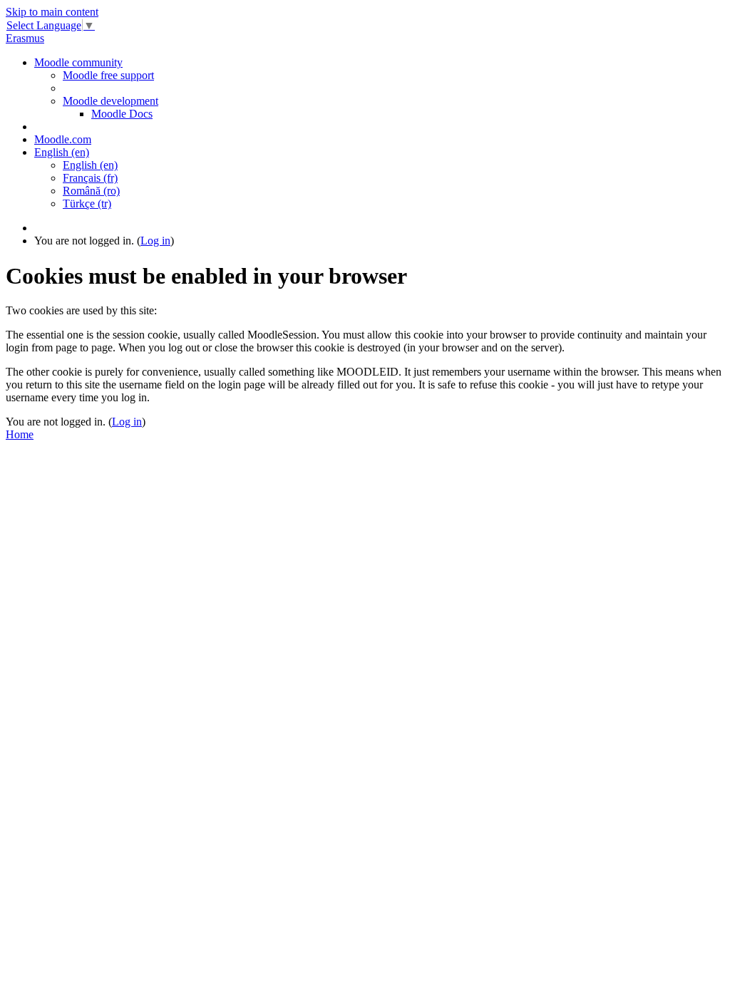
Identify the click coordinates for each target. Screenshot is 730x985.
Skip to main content (52, 12)
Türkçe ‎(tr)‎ (87, 203)
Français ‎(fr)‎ (90, 178)
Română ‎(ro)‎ (91, 191)
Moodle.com (62, 139)
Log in (155, 240)
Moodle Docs (122, 114)
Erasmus (25, 38)
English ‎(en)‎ (61, 152)
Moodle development (110, 101)
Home (20, 434)
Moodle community (78, 62)
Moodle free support (108, 75)
